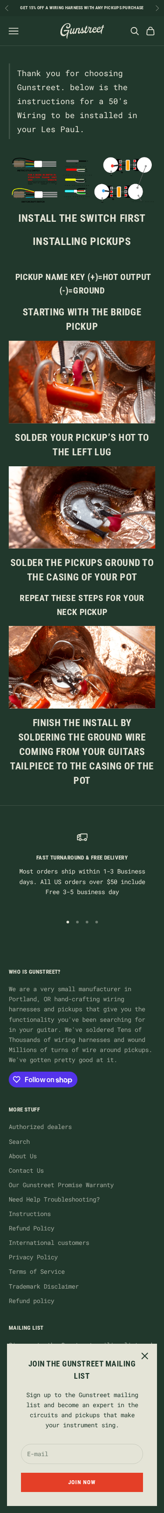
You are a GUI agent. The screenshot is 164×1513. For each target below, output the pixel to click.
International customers (49, 1242)
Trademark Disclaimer (44, 1286)
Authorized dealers (40, 1126)
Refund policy (31, 1300)
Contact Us (26, 1170)
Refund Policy (31, 1228)
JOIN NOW (82, 1482)
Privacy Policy (33, 1257)
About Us (23, 1156)
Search (19, 1141)
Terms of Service (37, 1271)
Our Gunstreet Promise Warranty (61, 1185)
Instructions (30, 1213)
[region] (82, 869)
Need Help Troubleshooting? (54, 1199)
